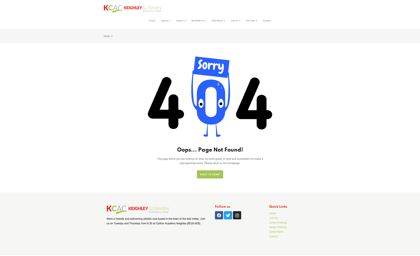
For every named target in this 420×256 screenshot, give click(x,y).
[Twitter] (228, 215)
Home (152, 21)
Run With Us (197, 21)
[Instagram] (237, 215)
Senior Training (278, 227)
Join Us (234, 21)
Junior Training (278, 222)
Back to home (210, 174)
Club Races (217, 21)
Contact (267, 21)
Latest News (276, 231)
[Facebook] (219, 215)
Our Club (250, 21)
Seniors (180, 21)
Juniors (164, 21)
